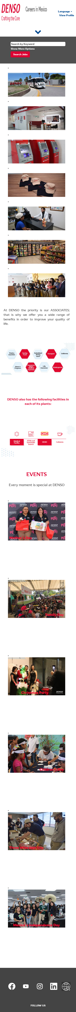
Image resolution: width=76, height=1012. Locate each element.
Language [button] (64, 11)
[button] (38, 32)
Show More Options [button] (23, 48)
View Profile (66, 15)
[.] (66, 986)
